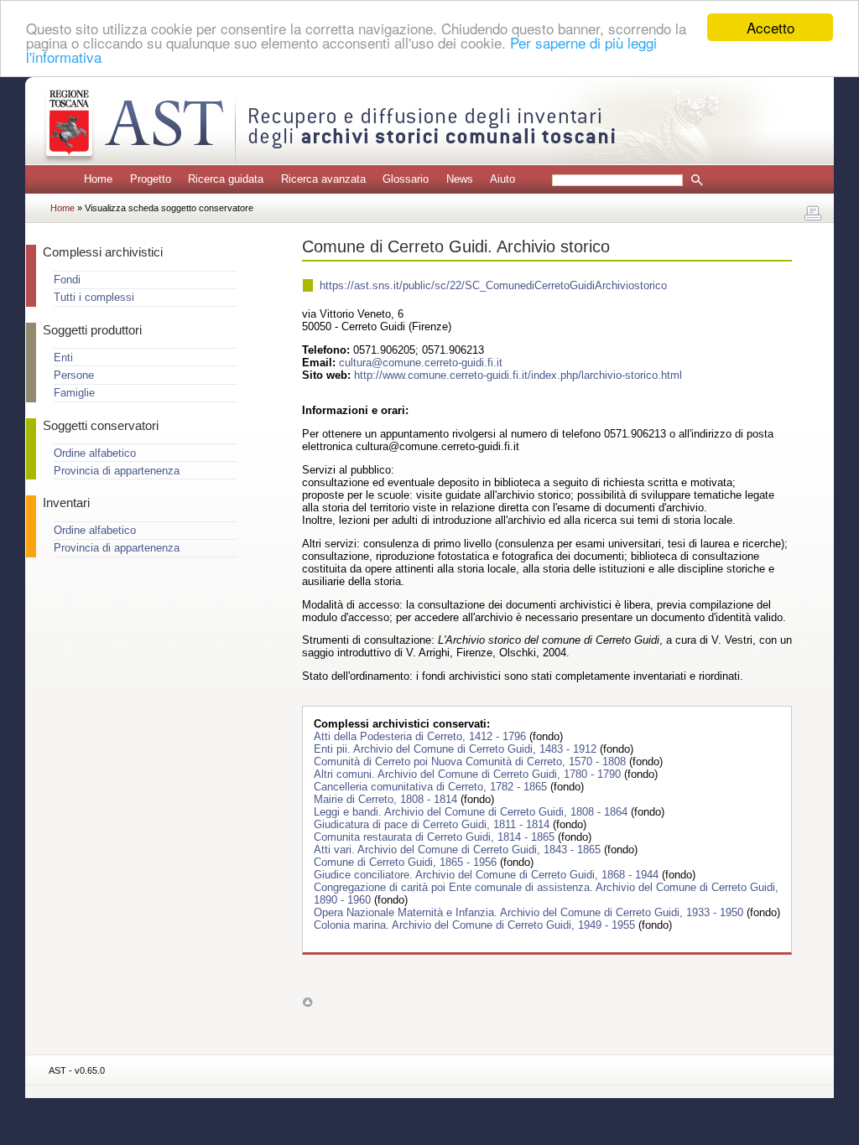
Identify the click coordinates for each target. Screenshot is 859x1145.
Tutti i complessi (94, 297)
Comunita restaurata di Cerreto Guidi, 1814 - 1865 (436, 837)
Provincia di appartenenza (117, 470)
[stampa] (813, 214)
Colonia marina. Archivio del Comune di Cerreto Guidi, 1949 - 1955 (476, 925)
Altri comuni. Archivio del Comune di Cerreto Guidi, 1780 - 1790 (469, 774)
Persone (74, 375)
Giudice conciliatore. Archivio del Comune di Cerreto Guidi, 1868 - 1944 (488, 874)
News (459, 179)
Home (98, 179)
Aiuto (502, 179)
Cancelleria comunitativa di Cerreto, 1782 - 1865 (432, 786)
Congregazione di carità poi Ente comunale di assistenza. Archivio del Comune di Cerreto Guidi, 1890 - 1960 (546, 893)
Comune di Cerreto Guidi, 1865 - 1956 (407, 862)
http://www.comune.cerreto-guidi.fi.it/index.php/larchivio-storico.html (518, 375)
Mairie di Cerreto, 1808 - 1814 (387, 799)
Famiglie (74, 392)
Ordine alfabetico (95, 453)
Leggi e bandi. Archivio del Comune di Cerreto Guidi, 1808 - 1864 (472, 812)
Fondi (67, 279)
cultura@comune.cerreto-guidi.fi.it (420, 362)
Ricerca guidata (225, 179)
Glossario (406, 179)
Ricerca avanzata (323, 179)
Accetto (770, 27)
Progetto (150, 179)
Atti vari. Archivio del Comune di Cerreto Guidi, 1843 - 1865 (459, 849)
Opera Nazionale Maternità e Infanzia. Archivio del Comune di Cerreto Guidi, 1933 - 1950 (530, 912)
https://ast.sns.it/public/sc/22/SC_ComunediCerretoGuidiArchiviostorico (493, 285)
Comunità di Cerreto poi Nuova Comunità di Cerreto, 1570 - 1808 (471, 761)
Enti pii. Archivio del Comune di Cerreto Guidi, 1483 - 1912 (457, 749)
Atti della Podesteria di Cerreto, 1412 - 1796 (421, 736)
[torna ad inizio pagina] (307, 1002)
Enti (63, 357)
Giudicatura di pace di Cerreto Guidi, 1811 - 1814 (433, 824)
